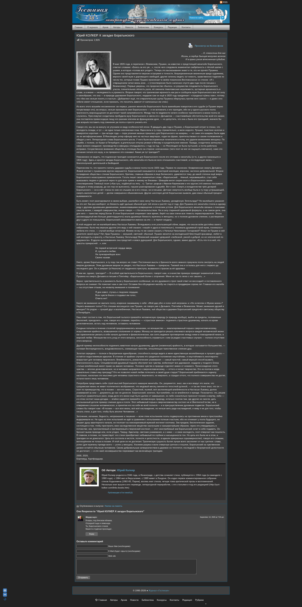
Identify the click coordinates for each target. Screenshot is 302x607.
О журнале (92, 27)
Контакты (186, 27)
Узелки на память (113, 506)
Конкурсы (158, 27)
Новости (129, 27)
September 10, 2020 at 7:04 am (212, 517)
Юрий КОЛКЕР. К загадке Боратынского (105, 35)
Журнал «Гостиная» (158, 590)
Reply (91, 534)
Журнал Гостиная (88, 13)
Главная (78, 27)
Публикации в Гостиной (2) (120, 493)
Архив (105, 27)
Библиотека (143, 27)
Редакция (172, 27)
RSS (224, 2)
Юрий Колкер (126, 470)
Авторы (116, 27)
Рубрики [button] (199, 600)
